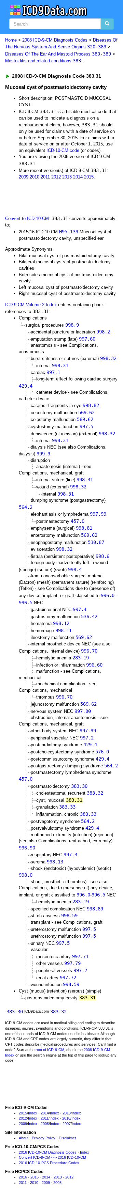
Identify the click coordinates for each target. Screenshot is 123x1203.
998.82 (91, 405)
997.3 (70, 854)
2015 (89, 176)
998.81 (84, 528)
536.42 (89, 616)
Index (32, 1113)
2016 (23, 1177)
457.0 (77, 521)
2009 (23, 176)
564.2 (25, 507)
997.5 (86, 426)
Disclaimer (67, 1138)
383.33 (67, 807)
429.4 (25, 386)
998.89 (95, 908)
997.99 (98, 514)
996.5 (25, 602)
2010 (34, 176)
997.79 (72, 963)
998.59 (69, 915)
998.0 (25, 875)
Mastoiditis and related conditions (44, 60)
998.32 (108, 358)
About (23, 1138)
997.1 (53, 372)
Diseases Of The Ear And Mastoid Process (58, 54)
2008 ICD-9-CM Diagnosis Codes (54, 40)
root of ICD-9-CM (50, 1050)
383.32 (95, 793)
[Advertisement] (54, 197)
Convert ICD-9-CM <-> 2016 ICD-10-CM (52, 1157)
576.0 (102, 751)
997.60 (87, 339)
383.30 (79, 786)
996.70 (89, 651)
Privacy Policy (43, 1138)
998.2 (103, 331)
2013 (67, 176)
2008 (45, 1124)
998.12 (61, 623)
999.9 (43, 453)
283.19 (80, 657)
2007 (67, 1124)
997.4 (79, 609)
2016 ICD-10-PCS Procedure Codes (49, 1163)
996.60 (94, 665)
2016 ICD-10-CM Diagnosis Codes (48, 1152)
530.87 (96, 542)
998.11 (63, 630)
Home (11, 40)
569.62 (86, 412)
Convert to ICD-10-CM (27, 218)
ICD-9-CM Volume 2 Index (31, 304)
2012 (56, 176)
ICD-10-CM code (62, 150)
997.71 (80, 956)
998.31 (60, 365)
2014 (78, 176)
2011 (45, 176)
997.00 (82, 711)
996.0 (107, 595)
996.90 (27, 847)
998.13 (55, 861)
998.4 (75, 569)
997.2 (87, 737)
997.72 (68, 977)
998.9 (72, 325)
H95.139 (68, 231)
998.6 (102, 556)
